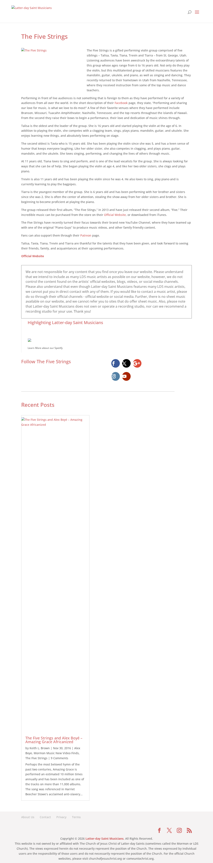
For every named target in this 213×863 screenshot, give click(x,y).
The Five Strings (36, 758)
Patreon (85, 235)
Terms (76, 817)
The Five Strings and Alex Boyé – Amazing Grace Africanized (53, 739)
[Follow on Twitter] (126, 363)
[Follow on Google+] (137, 363)
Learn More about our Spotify (45, 348)
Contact (45, 817)
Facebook (121, 103)
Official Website (115, 215)
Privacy (61, 817)
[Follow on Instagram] (115, 376)
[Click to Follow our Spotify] (110, 339)
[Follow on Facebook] (115, 363)
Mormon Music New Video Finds (56, 753)
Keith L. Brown (40, 748)
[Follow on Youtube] (126, 376)
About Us (27, 817)
